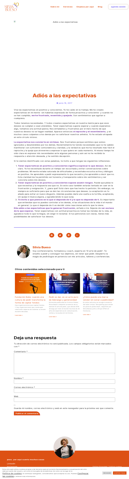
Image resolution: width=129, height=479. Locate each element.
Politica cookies (115, 466)
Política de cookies (12, 473)
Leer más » (19, 315)
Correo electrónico (24, 387)
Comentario (21, 351)
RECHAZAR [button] (107, 473)
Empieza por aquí (85, 7)
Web (16, 396)
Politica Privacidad (100, 466)
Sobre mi (54, 7)
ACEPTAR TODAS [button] (119, 473)
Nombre (19, 378)
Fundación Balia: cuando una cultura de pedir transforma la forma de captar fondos (30, 300)
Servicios (68, 7)
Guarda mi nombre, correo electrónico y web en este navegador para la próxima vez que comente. (64, 408)
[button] (51, 235)
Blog (100, 7)
